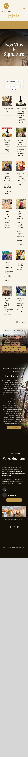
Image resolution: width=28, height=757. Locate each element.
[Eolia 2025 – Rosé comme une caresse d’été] (7, 128)
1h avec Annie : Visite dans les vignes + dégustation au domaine (8, 306)
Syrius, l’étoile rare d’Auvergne (21, 266)
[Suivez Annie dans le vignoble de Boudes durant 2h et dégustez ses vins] (7, 162)
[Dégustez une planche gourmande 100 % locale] (21, 162)
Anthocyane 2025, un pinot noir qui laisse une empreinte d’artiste (21, 115)
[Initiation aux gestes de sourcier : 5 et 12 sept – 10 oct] (21, 287)
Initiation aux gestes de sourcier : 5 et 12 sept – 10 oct (20, 305)
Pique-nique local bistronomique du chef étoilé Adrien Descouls (9, 219)
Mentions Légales (7, 547)
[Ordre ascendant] (22, 81)
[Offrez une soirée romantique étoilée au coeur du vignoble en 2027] (21, 128)
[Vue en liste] (15, 89)
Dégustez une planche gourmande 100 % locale (21, 179)
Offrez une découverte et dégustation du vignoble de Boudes (8, 272)
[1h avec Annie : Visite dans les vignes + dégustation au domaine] (7, 287)
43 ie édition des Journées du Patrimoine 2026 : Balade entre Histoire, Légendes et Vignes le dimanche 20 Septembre (21, 228)
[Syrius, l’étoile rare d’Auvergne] (21, 251)
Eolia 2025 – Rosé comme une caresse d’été (7, 145)
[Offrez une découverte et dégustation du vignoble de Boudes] (7, 251)
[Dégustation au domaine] (7, 97)
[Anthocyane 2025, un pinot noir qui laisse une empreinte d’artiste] (21, 97)
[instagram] (14, 527)
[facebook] (11, 527)
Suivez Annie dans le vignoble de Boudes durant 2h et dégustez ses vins (7, 183)
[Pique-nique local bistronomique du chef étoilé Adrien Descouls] (7, 200)
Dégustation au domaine (8, 111)
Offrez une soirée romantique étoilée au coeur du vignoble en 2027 (21, 148)
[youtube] (18, 527)
